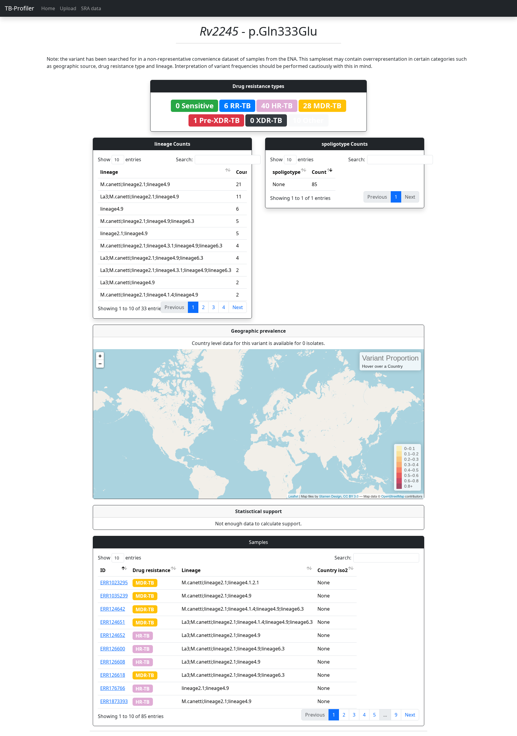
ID (103, 570)
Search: (184, 159)
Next (237, 307)
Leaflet (293, 496)
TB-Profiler (19, 8)
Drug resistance (151, 570)
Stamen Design (330, 496)
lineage (109, 172)
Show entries (119, 159)
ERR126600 (112, 648)
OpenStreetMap (392, 496)
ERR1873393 (114, 701)
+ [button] (100, 356)
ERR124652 (112, 635)
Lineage (191, 570)
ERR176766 (112, 688)
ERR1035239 (114, 595)
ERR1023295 (114, 582)
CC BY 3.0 (350, 496)
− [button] (100, 364)
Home (48, 8)
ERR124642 (112, 609)
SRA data (91, 8)
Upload (68, 8)
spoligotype (286, 172)
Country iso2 (332, 570)
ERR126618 (112, 675)
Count (243, 172)
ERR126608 (112, 662)
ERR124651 (112, 622)
